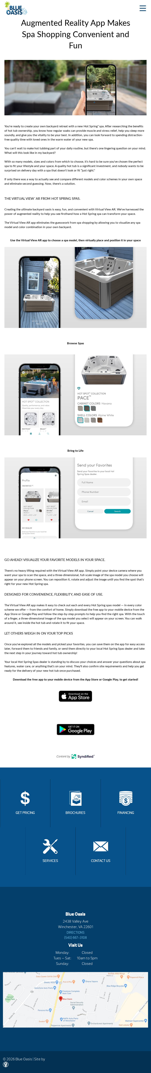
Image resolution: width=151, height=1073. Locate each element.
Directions (76, 932)
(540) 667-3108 (75, 938)
